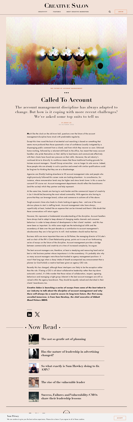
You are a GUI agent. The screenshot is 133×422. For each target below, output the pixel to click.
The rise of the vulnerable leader (63, 382)
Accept (120, 418)
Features (57, 11)
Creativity (42, 11)
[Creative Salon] (66, 5)
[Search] (110, 12)
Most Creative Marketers (78, 11)
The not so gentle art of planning (63, 339)
